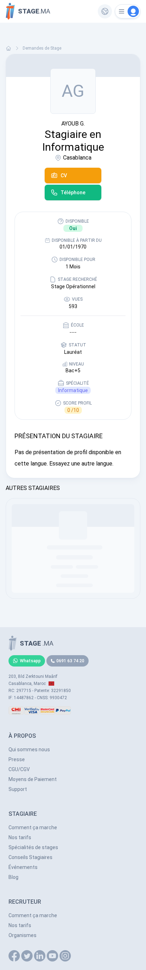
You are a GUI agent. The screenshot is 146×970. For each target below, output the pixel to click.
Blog (13, 877)
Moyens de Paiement (33, 779)
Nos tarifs (20, 837)
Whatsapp (30, 660)
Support (18, 789)
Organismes (22, 935)
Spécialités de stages (33, 847)
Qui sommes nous (29, 749)
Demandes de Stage (42, 48)
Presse (17, 759)
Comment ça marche (33, 827)
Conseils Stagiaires (30, 857)
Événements (23, 867)
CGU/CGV (19, 769)
